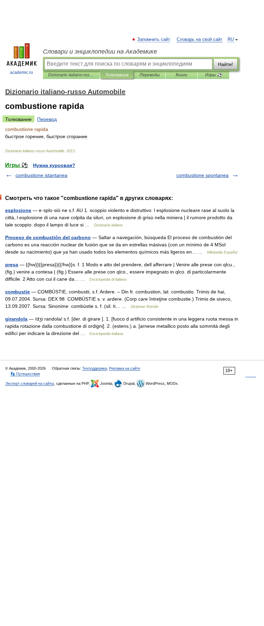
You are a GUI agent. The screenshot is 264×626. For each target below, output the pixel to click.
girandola (16, 319)
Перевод (47, 119)
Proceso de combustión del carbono (48, 237)
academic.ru (21, 72)
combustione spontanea (202, 175)
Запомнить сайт (154, 39)
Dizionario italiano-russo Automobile (71, 74)
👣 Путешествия (25, 374)
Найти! (225, 64)
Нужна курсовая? (54, 165)
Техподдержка (94, 368)
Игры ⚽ (213, 74)
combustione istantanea (41, 175)
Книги (181, 74)
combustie (17, 291)
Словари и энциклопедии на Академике (100, 51)
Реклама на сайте (124, 368)
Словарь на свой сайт (199, 39)
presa (11, 264)
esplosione (18, 210)
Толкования (116, 74)
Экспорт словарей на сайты (29, 383)
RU (231, 39)
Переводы (150, 74)
